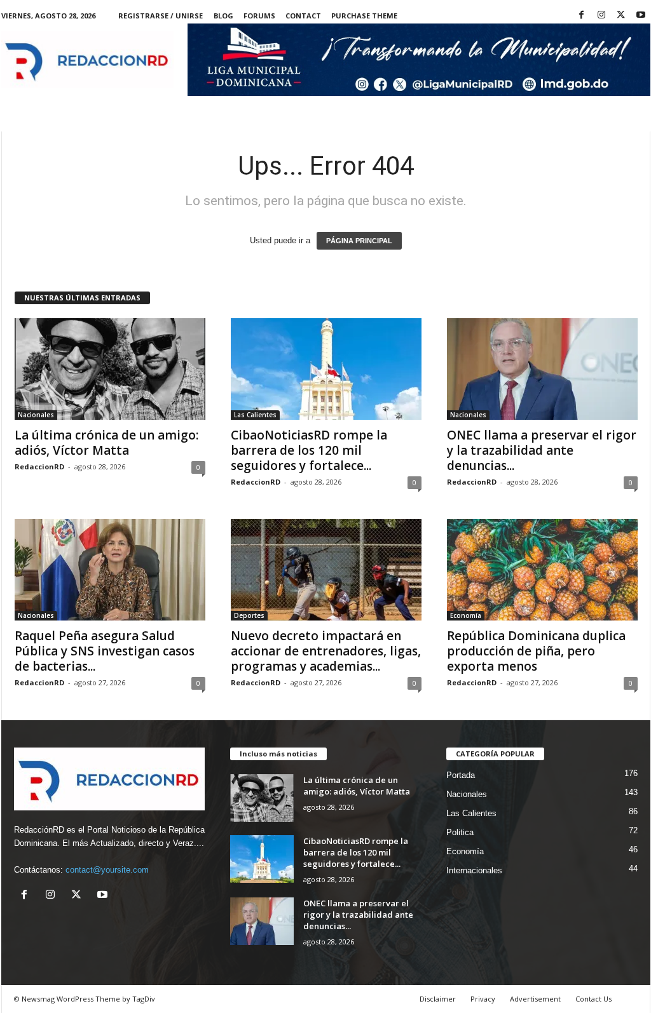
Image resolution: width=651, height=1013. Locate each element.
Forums (259, 15)
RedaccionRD (39, 466)
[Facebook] (581, 15)
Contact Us (593, 998)
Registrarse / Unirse (160, 15)
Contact (303, 15)
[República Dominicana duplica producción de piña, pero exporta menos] (542, 570)
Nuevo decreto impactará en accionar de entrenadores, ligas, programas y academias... (326, 650)
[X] (621, 15)
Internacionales (474, 870)
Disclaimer (438, 998)
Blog (223, 15)
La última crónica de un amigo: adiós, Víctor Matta (106, 443)
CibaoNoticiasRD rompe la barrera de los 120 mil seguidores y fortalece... (309, 450)
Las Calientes (255, 414)
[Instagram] (601, 15)
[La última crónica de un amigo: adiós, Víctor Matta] (110, 369)
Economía (465, 615)
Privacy (482, 998)
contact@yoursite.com (107, 870)
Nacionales (36, 414)
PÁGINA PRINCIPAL (359, 241)
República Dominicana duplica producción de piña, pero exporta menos (536, 650)
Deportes (249, 615)
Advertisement (535, 998)
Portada (460, 775)
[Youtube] (640, 15)
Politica (460, 832)
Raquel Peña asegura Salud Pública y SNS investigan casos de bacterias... (105, 650)
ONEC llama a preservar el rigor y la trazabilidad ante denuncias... (541, 450)
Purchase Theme (364, 15)
